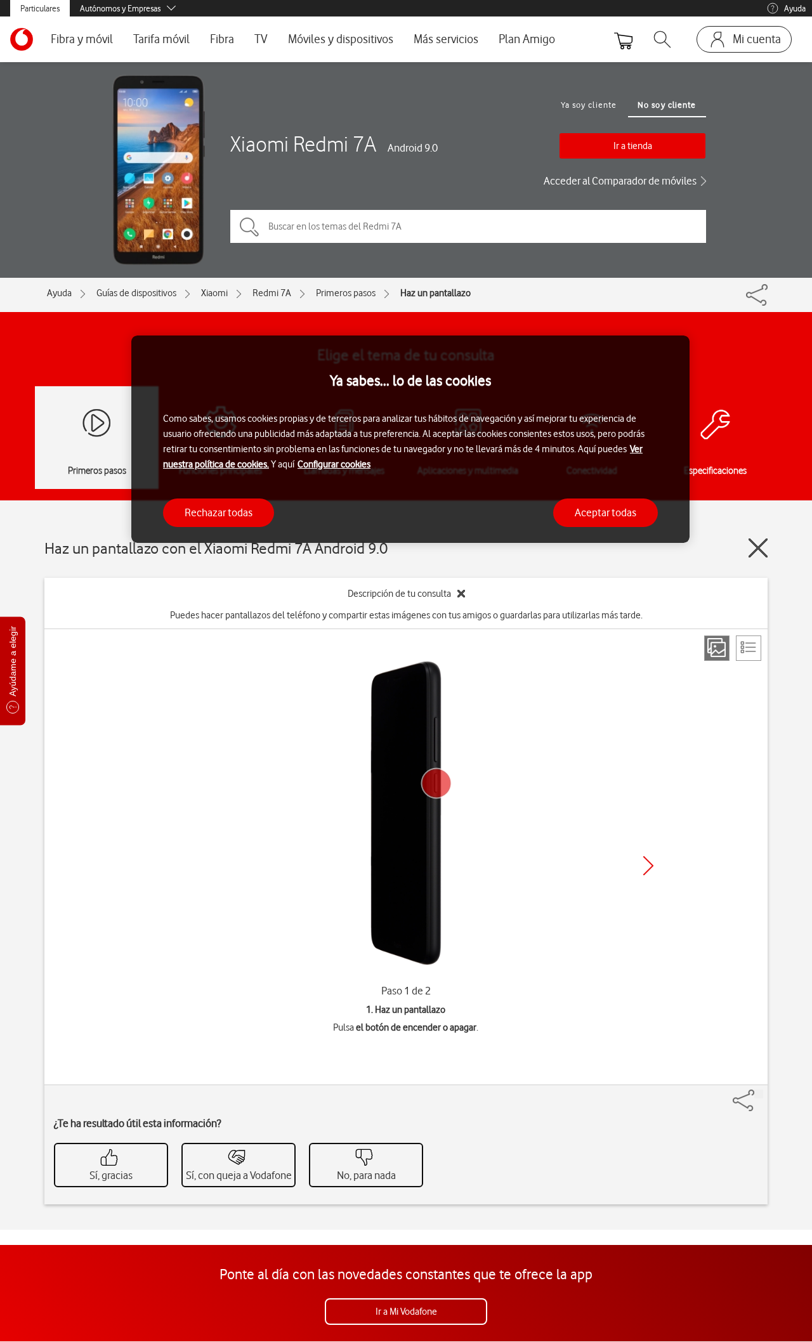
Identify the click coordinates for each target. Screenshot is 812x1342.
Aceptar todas (605, 512)
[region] (410, 439)
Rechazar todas (218, 512)
